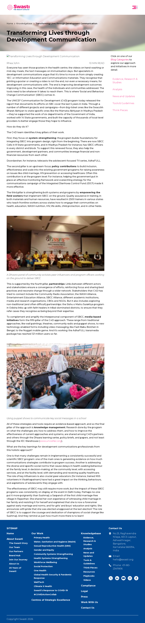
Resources (89, 572)
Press (84, 596)
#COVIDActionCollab (45, 594)
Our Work (37, 533)
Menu (134, 7)
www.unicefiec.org (50, 441)
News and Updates (124, 96)
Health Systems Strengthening (51, 558)
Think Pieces (120, 110)
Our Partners (16, 551)
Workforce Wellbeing (45, 562)
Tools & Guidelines (123, 103)
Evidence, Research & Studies (89, 541)
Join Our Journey (18, 559)
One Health (40, 570)
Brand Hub (14, 555)
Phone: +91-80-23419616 (121, 567)
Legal (84, 591)
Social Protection (43, 566)
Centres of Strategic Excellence (50, 600)
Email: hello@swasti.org (123, 558)
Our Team (14, 547)
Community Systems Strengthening (53, 554)
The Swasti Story (18, 543)
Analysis (117, 89)
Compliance (88, 585)
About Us (14, 563)
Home (10, 23)
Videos (87, 580)
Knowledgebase (24, 23)
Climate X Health (43, 586)
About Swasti (15, 539)
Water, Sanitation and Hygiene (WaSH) (54, 541)
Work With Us (89, 602)
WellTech (39, 582)
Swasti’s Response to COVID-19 (51, 590)
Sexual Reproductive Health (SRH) (52, 546)
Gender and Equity (44, 550)
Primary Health (42, 537)
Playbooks (88, 576)
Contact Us (87, 607)
